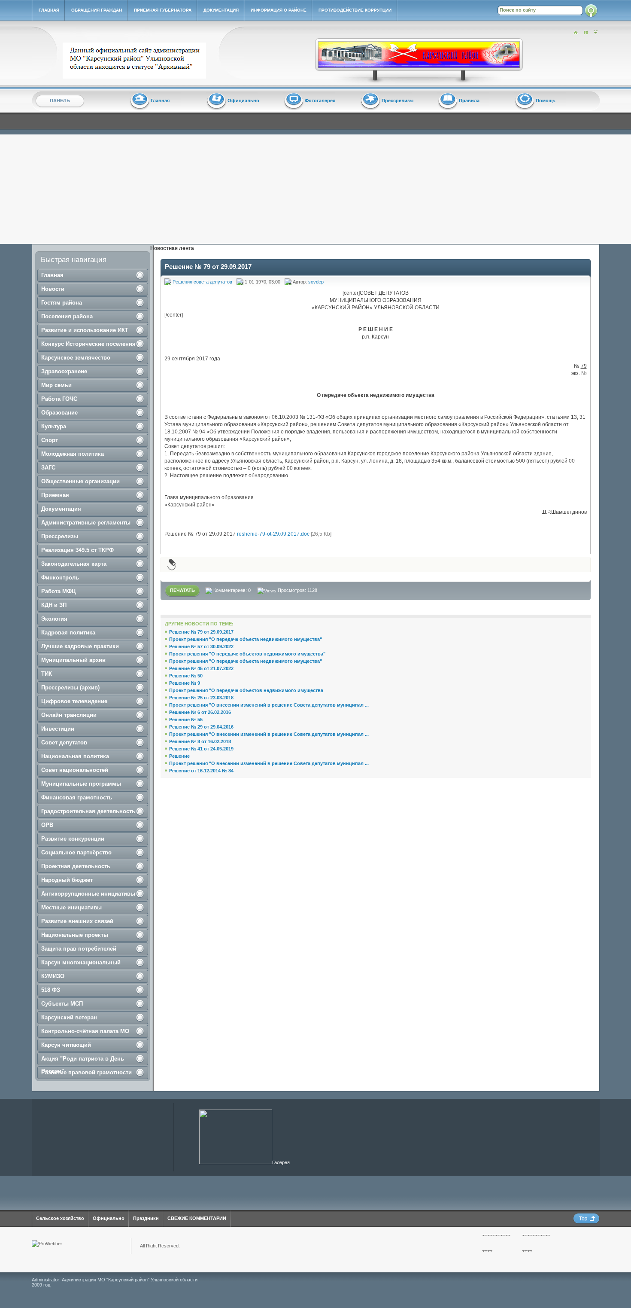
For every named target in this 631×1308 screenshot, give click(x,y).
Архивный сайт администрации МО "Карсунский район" (136, 61)
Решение (179, 756)
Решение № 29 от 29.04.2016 (201, 726)
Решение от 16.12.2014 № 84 (201, 770)
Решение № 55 (186, 719)
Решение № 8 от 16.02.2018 (200, 741)
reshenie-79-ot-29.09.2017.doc (273, 534)
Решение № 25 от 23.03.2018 (201, 697)
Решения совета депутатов (202, 281)
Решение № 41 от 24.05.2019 (201, 748)
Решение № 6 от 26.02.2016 (200, 712)
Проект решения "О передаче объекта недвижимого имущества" (245, 639)
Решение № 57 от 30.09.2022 (201, 646)
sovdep (316, 281)
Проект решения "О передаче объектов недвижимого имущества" (247, 653)
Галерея (281, 1162)
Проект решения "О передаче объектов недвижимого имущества (246, 690)
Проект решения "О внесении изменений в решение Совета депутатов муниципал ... (269, 704)
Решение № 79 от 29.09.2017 (201, 631)
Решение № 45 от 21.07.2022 (201, 668)
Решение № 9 (184, 683)
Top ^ (586, 1218)
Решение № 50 (186, 675)
